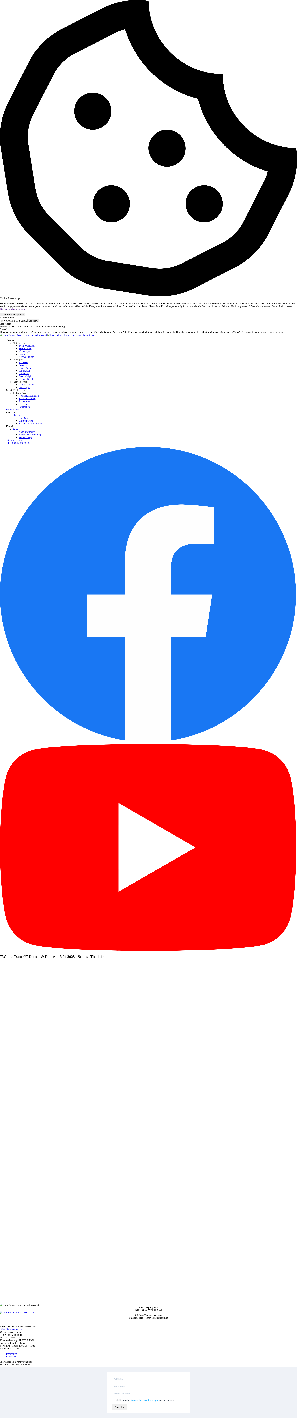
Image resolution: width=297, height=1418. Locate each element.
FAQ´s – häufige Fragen (30, 423)
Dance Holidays (26, 384)
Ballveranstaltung (27, 398)
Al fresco (23, 362)
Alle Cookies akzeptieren (12, 315)
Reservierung (25, 348)
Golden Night (25, 376)
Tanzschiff (24, 373)
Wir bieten (24, 404)
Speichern (33, 321)
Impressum (11, 1354)
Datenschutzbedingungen (12, 309)
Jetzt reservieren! (14, 440)
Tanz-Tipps (24, 387)
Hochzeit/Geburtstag (29, 395)
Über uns (16, 415)
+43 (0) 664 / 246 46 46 (18, 443)
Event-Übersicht (26, 345)
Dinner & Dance (27, 368)
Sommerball (24, 370)
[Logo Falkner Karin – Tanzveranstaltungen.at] (47, 335)
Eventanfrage (25, 437)
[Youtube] (148, 950)
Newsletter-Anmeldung (30, 434)
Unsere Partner (26, 420)
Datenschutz (12, 1356)
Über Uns (23, 418)
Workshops (24, 351)
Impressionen (12, 409)
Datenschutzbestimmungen (145, 1400)
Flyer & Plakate (26, 357)
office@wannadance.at (11, 1329)
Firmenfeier (24, 401)
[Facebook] (148, 742)
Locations (23, 354)
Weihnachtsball (26, 379)
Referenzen (24, 407)
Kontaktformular (27, 432)
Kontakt (16, 429)
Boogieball (24, 365)
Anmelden (119, 1407)
